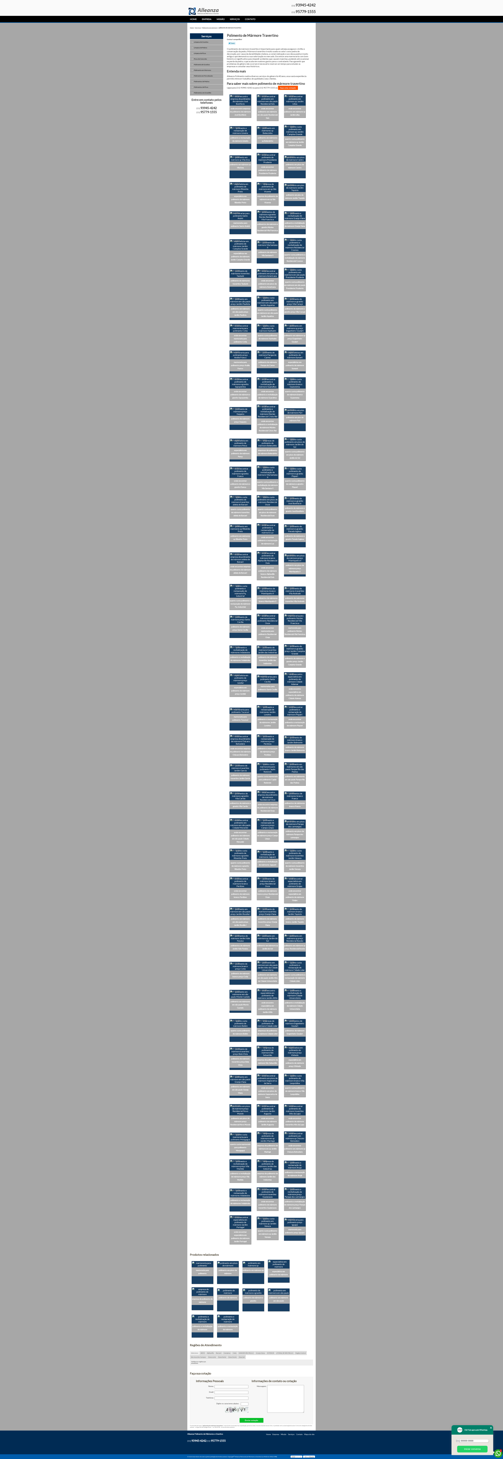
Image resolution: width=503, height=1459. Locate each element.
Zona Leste (212, 1357)
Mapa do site (309, 1434)
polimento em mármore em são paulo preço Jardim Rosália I (240, 922)
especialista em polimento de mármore (278, 1273)
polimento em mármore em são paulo (278, 1299)
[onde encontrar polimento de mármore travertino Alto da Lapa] (295, 1109)
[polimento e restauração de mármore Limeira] (240, 130)
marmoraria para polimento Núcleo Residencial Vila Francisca (295, 631)
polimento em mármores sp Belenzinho (267, 139)
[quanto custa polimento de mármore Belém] (240, 1023)
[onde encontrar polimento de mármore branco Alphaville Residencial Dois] (267, 557)
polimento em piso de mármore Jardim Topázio (295, 196)
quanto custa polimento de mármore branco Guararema (295, 394)
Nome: (211, 1386)
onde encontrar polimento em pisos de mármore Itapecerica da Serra (267, 1092)
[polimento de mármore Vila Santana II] (267, 244)
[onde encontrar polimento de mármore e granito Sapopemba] (240, 382)
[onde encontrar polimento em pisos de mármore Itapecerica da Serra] (267, 1079)
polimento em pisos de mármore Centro (295, 166)
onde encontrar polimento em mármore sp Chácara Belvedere (294, 1148)
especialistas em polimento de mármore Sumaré (295, 365)
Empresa (206, 19)
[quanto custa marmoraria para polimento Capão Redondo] (267, 767)
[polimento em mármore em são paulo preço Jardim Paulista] (240, 301)
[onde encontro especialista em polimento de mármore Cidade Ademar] (295, 678)
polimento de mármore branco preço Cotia (240, 975)
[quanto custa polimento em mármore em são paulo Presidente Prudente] (295, 273)
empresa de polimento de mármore (202, 1300)
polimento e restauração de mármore (228, 1328)
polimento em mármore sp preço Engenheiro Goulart (294, 338)
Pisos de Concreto (200, 59)
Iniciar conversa (472, 1449)
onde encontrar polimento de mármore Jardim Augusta (267, 1121)
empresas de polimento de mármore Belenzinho (267, 451)
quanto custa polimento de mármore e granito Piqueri (295, 484)
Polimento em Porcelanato (203, 76)
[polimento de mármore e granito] (253, 1291)
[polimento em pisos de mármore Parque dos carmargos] (295, 823)
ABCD (203, 1353)
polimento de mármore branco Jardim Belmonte (295, 748)
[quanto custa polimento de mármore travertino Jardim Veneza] (295, 854)
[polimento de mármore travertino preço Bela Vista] (240, 1051)
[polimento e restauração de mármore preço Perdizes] (267, 739)
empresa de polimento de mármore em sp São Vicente (267, 199)
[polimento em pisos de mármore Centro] (295, 158)
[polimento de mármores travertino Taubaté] (240, 273)
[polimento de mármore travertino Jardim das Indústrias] (267, 649)
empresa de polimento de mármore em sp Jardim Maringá (267, 1148)
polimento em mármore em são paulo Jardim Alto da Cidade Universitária (268, 978)
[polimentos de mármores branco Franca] (295, 795)
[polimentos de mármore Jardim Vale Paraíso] (240, 938)
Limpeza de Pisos (200, 53)
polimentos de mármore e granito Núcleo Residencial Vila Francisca (267, 227)
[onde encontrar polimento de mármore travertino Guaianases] (267, 1192)
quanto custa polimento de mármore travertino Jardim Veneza (295, 866)
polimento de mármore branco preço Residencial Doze (267, 894)
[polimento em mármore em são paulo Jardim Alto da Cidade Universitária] (267, 966)
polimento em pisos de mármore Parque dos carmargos (295, 834)
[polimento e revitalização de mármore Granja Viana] (295, 215)
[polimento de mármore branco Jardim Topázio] (295, 911)
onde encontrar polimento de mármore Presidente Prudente (267, 170)
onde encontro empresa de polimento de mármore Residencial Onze (267, 807)
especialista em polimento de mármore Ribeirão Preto (240, 199)
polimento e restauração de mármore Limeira (240, 139)
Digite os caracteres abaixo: (227, 1403)
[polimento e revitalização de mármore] (202, 1319)
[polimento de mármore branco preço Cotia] (240, 966)
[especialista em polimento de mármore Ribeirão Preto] (240, 187)
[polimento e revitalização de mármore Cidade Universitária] (295, 994)
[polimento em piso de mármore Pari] (295, 411)
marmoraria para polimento (202, 1271)
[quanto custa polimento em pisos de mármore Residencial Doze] (267, 500)
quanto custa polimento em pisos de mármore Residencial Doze (267, 512)
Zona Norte (222, 1357)
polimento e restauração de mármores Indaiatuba (240, 1201)
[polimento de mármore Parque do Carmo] (267, 354)
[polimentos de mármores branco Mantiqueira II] (267, 590)
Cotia (234, 1353)
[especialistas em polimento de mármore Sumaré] (295, 354)
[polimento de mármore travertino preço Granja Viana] (267, 911)
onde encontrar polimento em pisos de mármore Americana (267, 283)
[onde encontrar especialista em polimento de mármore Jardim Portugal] (240, 1222)
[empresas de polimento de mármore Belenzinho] (267, 443)
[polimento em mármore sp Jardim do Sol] (267, 938)
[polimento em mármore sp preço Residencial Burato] (295, 938)
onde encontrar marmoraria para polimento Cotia (240, 338)
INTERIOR (270, 1353)
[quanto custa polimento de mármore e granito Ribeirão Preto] (240, 854)
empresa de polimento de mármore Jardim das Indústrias (267, 1176)
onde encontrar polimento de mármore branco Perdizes (240, 894)
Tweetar (231, 43)
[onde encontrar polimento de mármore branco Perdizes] (240, 882)
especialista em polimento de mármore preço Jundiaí (240, 690)
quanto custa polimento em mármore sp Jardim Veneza (267, 1234)
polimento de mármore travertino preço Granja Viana (267, 922)
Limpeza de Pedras (200, 48)
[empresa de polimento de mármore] (202, 1291)
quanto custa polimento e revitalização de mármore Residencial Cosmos (294, 258)
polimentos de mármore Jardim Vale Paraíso (240, 947)
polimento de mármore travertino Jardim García (240, 776)
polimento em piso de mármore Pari (295, 419)
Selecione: (194, 1353)
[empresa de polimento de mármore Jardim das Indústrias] (267, 1164)
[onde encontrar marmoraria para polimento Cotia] (240, 328)
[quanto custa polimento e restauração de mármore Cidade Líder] (295, 966)
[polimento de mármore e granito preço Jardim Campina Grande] (295, 649)
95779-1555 (306, 11)
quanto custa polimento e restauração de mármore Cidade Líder (294, 978)
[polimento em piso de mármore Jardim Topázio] (295, 187)
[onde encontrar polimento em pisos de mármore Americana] (267, 273)
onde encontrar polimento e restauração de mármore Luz (268, 540)
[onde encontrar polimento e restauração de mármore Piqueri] (295, 710)
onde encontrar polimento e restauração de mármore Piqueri (295, 722)
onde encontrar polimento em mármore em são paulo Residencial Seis (267, 113)
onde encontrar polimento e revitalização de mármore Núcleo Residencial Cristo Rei (268, 426)
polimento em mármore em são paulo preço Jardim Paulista (240, 312)
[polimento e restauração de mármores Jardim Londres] (267, 710)
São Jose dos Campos (198, 1357)
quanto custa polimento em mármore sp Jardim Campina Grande (295, 142)
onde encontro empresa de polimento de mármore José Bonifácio (240, 111)
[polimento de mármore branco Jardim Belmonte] (295, 739)
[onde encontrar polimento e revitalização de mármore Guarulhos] (267, 382)
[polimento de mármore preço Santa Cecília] (240, 619)
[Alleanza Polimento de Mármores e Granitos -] (203, 7)
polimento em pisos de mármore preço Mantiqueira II (295, 568)
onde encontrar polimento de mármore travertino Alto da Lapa (294, 1121)
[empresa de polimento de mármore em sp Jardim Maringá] (267, 1136)
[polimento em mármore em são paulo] (278, 1291)
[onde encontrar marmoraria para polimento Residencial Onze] (267, 619)
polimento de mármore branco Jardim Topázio (295, 920)
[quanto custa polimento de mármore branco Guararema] (295, 382)
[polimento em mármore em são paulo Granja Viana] (240, 1079)
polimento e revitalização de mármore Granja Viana (295, 224)
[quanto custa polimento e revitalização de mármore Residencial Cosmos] (295, 244)
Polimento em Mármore (202, 70)
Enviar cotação (251, 1420)
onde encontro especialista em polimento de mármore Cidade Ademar (295, 693)
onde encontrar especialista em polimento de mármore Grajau (295, 895)
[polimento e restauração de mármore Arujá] (295, 1164)
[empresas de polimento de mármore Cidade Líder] (267, 1023)
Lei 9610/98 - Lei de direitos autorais (224, 1427)
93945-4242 (306, 5)
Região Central (301, 1353)
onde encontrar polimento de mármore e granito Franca (240, 484)
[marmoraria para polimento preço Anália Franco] (240, 354)
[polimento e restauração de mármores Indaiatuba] (240, 1192)
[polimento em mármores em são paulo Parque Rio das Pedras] (295, 767)
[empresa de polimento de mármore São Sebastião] (267, 1051)
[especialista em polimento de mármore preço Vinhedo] (295, 1051)
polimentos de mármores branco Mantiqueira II (268, 599)
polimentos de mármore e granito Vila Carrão (240, 804)
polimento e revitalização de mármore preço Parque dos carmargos (294, 1204)
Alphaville (210, 1353)
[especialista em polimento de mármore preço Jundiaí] (240, 678)
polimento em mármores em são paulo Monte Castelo (240, 1004)
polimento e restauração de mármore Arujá (295, 1174)
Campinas (227, 1353)
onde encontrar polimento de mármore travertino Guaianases (267, 1204)
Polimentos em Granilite (202, 93)
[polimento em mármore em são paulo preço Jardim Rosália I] (240, 911)
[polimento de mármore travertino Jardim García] (240, 767)
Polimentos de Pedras (201, 81)
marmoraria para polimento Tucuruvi (240, 718)
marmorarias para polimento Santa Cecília (267, 688)
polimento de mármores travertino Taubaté (240, 282)
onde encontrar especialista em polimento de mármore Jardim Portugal (240, 1236)
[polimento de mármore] (228, 1291)
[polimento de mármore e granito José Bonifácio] (295, 500)
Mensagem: (262, 1386)
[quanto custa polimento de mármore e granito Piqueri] (295, 472)
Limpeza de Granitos (201, 42)
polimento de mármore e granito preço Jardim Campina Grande (295, 661)
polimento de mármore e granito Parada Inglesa (295, 537)
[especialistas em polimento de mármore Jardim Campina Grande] (240, 244)
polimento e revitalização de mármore (202, 1328)
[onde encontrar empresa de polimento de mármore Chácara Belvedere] (240, 739)
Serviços (235, 19)
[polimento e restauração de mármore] (228, 1319)
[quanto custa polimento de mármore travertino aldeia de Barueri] (240, 500)
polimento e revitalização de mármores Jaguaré (268, 863)
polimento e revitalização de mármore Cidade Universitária (295, 1006)
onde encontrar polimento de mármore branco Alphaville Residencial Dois (267, 572)
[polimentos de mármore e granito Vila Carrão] (240, 795)
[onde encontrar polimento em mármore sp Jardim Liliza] (295, 99)
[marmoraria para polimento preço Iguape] (295, 1222)
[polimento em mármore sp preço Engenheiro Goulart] (295, 328)
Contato (250, 19)
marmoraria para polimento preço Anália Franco (240, 365)
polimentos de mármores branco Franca (295, 804)
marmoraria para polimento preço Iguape (295, 1231)
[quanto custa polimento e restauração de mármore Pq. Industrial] (240, 590)
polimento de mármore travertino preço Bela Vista (240, 1061)
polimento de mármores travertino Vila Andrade (294, 599)
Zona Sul (242, 1357)
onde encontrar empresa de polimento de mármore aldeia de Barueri (240, 569)
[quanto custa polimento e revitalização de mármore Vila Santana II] (267, 472)
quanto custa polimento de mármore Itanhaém (267, 337)
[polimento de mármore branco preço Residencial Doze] (267, 882)
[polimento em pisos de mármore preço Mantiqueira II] (295, 557)
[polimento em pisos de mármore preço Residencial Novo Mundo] (240, 1109)
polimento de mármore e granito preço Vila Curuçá (295, 310)
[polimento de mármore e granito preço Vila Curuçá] (295, 301)
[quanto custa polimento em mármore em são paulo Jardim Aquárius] (267, 301)
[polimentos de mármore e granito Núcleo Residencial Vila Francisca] (267, 215)
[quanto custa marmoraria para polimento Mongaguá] (240, 1136)
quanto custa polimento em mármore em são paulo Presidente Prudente (294, 285)
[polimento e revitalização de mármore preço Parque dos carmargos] (295, 1192)
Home (193, 19)
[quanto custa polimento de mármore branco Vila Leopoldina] (295, 1079)
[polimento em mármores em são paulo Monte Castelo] (240, 994)
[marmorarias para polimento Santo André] (240, 215)
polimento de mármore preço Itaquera (240, 420)
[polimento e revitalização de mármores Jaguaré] (267, 854)
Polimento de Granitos (202, 65)
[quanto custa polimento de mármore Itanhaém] (267, 328)
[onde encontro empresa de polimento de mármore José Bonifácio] (240, 99)
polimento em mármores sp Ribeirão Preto (240, 537)
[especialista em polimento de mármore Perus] (240, 443)
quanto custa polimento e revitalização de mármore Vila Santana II (267, 485)
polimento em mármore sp (253, 1270)
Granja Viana (260, 1353)
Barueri (218, 1353)
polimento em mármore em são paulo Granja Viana (240, 1089)
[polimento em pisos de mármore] (228, 1264)
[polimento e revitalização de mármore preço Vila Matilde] (240, 1164)
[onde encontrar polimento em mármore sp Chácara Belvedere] (295, 1136)
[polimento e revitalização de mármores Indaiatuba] (240, 649)
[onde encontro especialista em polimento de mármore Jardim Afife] (267, 994)
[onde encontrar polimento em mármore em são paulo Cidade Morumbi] (240, 823)
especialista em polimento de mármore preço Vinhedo (295, 1063)
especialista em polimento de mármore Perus (240, 453)
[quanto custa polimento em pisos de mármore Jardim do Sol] (295, 443)
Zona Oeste (232, 1357)
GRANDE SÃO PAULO (246, 1353)
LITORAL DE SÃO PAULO (284, 1353)
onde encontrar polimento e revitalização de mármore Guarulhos (268, 394)
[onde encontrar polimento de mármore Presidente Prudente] (267, 158)
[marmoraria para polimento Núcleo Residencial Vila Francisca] (295, 619)
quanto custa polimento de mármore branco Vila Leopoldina (295, 1091)
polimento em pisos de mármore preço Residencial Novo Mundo (240, 1121)
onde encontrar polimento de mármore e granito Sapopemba (240, 394)
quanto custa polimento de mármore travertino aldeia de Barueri (240, 512)
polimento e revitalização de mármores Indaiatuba (240, 658)
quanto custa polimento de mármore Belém (240, 1032)
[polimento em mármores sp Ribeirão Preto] (240, 528)
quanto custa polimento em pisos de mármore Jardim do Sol (295, 454)
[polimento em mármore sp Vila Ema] (240, 158)
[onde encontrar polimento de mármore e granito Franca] (240, 472)
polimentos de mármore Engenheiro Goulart (294, 1032)
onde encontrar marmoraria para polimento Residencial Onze (268, 632)
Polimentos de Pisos (201, 87)
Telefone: (210, 1398)
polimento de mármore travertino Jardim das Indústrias (267, 660)
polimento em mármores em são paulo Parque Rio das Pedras (295, 779)
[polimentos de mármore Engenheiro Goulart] (295, 1023)
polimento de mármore (228, 1297)
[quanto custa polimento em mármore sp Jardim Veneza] (267, 1222)
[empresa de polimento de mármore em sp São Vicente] (267, 187)
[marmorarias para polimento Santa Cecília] (267, 678)
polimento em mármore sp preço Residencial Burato (294, 947)
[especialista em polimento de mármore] (278, 1264)
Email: (212, 1392)
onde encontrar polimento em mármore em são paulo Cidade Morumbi (240, 837)
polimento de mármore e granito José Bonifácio (295, 509)
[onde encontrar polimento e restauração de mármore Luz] (267, 528)
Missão (221, 19)
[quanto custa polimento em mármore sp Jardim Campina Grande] (295, 130)
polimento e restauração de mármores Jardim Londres (268, 722)
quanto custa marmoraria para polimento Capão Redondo (267, 779)
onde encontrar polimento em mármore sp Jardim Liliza (294, 111)
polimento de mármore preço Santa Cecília (240, 628)
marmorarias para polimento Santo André (240, 224)
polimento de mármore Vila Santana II (267, 253)
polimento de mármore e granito (253, 1299)
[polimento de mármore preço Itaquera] (240, 411)
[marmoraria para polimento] (202, 1264)
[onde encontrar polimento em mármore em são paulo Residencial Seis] (267, 99)
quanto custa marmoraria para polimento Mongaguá (240, 1147)
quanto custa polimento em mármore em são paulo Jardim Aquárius (267, 313)
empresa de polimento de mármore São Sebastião (267, 1061)
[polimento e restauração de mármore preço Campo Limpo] (267, 823)
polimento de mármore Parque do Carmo (267, 363)
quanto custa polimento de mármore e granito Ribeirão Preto (240, 866)
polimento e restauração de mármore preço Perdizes (268, 751)
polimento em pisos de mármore (228, 1271)
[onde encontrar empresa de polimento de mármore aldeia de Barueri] (240, 557)
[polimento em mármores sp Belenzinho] (267, 130)
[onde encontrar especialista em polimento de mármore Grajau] (295, 882)
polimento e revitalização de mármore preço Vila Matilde (240, 1176)
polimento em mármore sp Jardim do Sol (267, 947)
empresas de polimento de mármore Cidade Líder (267, 1032)
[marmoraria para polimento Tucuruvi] (240, 710)
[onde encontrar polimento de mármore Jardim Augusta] (267, 1109)
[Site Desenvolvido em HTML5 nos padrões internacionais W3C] (296, 1457)
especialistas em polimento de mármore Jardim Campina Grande (240, 256)
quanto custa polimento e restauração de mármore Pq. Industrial (240, 603)
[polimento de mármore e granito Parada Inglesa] (295, 528)
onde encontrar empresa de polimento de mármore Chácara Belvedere (240, 751)
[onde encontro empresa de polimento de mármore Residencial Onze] (267, 795)
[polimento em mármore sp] (253, 1264)
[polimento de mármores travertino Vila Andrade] (295, 590)
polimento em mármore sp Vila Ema (240, 166)
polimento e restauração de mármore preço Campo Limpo (267, 835)
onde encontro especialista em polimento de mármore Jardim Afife (267, 1007)
